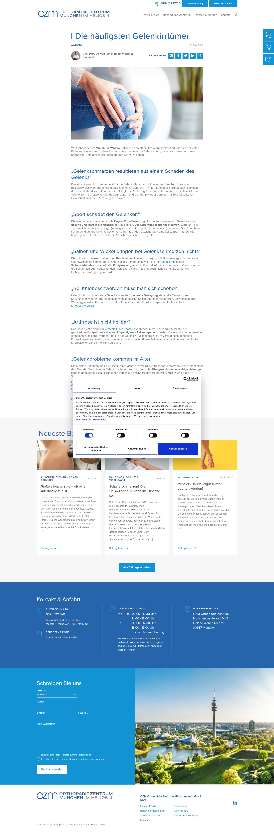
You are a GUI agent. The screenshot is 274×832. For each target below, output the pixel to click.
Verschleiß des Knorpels (120, 329)
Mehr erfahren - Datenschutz (91, 419)
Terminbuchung (195, 3)
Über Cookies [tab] (180, 388)
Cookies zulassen (178, 449)
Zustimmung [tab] (94, 388)
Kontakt (225, 15)
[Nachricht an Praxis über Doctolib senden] (268, 59)
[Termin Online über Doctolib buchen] (268, 35)
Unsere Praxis (150, 15)
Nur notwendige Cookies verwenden (96, 449)
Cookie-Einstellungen (186, 815)
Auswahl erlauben (137, 449)
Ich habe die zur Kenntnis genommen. (73, 759)
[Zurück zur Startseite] (73, 13)
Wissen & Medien (206, 15)
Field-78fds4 (4, 671)
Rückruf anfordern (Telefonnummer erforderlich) (66, 754)
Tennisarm (168, 262)
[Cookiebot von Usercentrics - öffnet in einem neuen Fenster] (185, 379)
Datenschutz (181, 810)
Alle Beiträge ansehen (137, 567)
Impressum (180, 806)
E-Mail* (41, 713)
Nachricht (223, 3)
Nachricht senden (52, 769)
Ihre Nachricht (46, 724)
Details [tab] (137, 388)
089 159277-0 (55, 614)
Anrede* (42, 690)
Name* (40, 702)
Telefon (83, 713)
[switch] (121, 435)
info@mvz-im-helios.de (61, 637)
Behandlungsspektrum (177, 15)
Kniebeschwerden (82, 305)
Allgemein (77, 45)
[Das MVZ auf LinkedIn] (235, 803)
